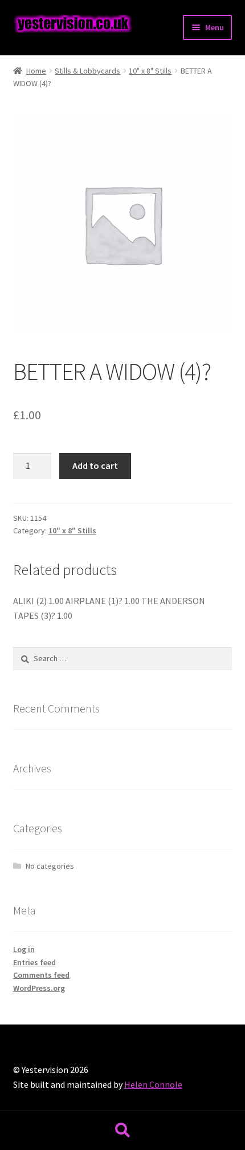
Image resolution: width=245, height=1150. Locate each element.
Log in (24, 949)
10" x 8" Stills (150, 71)
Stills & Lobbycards (87, 71)
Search (122, 1130)
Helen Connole (153, 1084)
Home (36, 71)
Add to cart (95, 465)
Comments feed (41, 975)
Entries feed (34, 962)
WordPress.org (39, 988)
